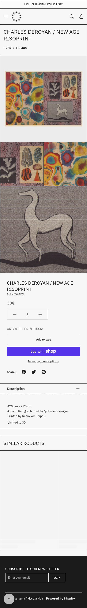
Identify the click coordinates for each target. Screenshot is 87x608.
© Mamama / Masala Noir (27, 598)
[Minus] (14, 314)
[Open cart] (81, 16)
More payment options (43, 361)
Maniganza (16, 294)
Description (16, 388)
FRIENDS (22, 47)
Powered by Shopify (60, 598)
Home (7, 47)
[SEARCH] (72, 16)
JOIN (57, 578)
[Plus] (40, 314)
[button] (7, 16)
